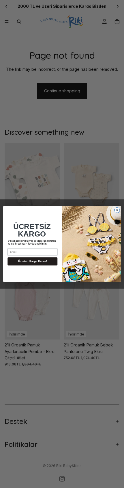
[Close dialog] (117, 210)
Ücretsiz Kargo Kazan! (32, 261)
